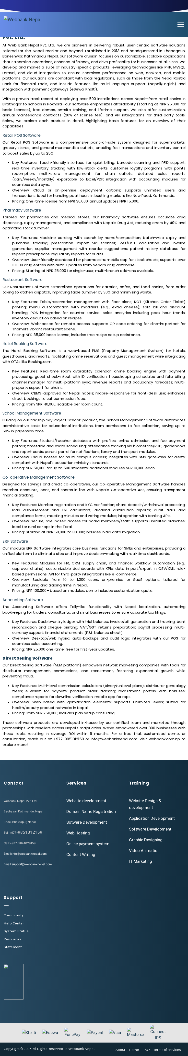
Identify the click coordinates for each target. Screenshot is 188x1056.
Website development (86, 800)
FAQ (146, 1050)
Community (14, 915)
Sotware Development (86, 822)
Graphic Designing (146, 839)
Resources (12, 939)
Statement (13, 947)
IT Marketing (140, 861)
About (120, 1050)
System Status (16, 931)
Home (134, 1050)
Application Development (152, 818)
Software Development (150, 829)
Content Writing (80, 854)
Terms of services (167, 1050)
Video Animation (144, 850)
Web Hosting (78, 833)
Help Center (14, 923)
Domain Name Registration (91, 811)
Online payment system (87, 843)
